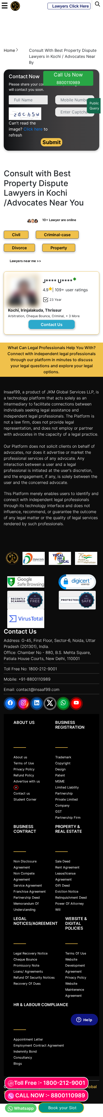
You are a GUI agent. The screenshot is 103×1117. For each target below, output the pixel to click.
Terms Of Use (75, 953)
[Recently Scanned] (25, 600)
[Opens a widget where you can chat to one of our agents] (84, 1064)
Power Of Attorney (69, 903)
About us (20, 757)
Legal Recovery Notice (31, 953)
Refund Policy (24, 775)
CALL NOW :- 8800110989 (50, 1095)
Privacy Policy (24, 769)
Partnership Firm (67, 817)
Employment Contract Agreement (39, 1045)
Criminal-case (57, 234)
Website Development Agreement (75, 965)
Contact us (22, 793)
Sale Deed (62, 861)
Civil (16, 234)
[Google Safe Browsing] (25, 582)
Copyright (62, 763)
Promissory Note (26, 965)
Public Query (95, 105)
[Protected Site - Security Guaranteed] (25, 618)
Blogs (18, 1063)
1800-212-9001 (42, 668)
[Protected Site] (77, 600)
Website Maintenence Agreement (74, 990)
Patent (60, 775)
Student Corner (25, 799)
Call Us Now (68, 78)
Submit (51, 142)
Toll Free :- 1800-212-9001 (49, 1083)
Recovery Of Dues (27, 983)
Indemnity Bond (25, 1051)
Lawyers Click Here (69, 6)
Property (58, 247)
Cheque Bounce (25, 959)
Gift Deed (62, 885)
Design (60, 769)
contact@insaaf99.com (38, 689)
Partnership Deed (27, 897)
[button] (77, 582)
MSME (60, 781)
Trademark (63, 757)
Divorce (19, 247)
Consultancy (23, 1057)
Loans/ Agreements (28, 971)
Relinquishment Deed (71, 897)
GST (58, 811)
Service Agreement (28, 885)
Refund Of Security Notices (34, 977)
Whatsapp (24, 1108)
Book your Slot (61, 1107)
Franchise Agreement (30, 891)
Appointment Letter (28, 1039)
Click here (33, 129)
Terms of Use (24, 763)
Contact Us (51, 324)
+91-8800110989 (34, 679)
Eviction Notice (66, 891)
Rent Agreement (67, 867)
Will (57, 910)
